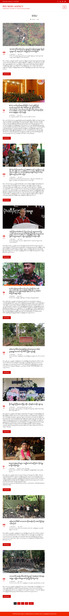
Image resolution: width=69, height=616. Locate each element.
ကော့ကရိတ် (30, 583)
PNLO (34, 116)
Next (31, 603)
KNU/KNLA (15, 356)
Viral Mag (46, 614)
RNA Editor (13, 54)
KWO (13, 408)
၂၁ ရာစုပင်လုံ (13, 116)
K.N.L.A (15, 583)
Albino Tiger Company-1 (15, 470)
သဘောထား (20, 240)
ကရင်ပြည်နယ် (20, 356)
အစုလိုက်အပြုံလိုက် (17, 57)
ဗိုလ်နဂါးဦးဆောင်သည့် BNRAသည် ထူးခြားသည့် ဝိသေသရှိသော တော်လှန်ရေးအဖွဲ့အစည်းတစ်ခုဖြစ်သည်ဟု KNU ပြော (26, 172)
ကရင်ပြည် (17, 297)
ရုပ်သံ (27, 407)
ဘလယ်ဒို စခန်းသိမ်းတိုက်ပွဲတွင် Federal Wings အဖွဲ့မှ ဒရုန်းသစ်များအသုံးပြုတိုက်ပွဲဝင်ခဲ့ (26, 577)
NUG (14, 56)
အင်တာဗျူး (27, 468)
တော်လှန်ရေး (27, 297)
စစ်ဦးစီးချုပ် (22, 297)
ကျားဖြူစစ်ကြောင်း (33, 470)
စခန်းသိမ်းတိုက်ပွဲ (36, 583)
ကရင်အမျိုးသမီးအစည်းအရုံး (28, 408)
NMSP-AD (30, 116)
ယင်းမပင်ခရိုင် (31, 180)
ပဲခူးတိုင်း (29, 56)
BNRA (12, 178)
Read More (6, 74)
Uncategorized (22, 407)
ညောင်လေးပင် (24, 56)
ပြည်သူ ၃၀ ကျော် (34, 56)
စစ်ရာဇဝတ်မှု (17, 56)
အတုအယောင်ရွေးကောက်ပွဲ (37, 240)
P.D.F (21, 583)
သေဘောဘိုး (15, 529)
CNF (20, 116)
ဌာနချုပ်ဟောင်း (34, 356)
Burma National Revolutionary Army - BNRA (23, 178)
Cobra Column (14, 528)
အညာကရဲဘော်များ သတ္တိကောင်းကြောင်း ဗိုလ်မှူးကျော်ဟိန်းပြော (26, 464)
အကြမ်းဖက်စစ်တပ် (27, 240)
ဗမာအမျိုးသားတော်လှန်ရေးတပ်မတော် (20, 180)
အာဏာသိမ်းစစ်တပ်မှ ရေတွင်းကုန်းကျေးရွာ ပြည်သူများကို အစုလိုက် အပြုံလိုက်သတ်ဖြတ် (26, 50)
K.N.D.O (12, 583)
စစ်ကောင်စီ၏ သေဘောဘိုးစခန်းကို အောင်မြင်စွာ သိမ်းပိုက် (27, 522)
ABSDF (17, 116)
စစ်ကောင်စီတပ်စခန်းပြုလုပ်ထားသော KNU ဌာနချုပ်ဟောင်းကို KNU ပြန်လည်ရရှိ (24, 350)
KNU (11, 56)
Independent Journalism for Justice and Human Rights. (16, 8)
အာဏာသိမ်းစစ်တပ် (25, 57)
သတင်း (20, 54)
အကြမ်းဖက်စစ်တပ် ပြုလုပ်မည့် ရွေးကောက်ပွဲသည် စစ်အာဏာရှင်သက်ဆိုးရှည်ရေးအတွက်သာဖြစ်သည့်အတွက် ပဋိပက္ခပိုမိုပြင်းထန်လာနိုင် (26, 234)
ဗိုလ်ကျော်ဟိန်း (40, 470)
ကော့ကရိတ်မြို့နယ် (27, 356)
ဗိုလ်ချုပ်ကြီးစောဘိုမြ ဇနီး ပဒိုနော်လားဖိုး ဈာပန (26, 404)
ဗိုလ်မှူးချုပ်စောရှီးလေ (35, 297)
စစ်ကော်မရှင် (15, 240)
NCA (27, 116)
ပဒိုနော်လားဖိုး (37, 408)
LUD (25, 116)
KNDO (11, 297)
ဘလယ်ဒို (42, 583)
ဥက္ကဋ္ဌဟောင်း (16, 410)
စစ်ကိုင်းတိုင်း (38, 178)
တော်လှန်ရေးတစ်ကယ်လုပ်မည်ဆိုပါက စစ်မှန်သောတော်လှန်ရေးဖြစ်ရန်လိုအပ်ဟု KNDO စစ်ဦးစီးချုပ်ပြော (25, 291)
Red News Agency (13, 6)
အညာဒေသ (11, 471)
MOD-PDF (30, 528)
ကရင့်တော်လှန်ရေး (18, 408)
